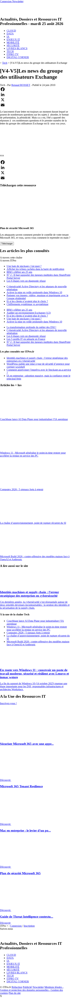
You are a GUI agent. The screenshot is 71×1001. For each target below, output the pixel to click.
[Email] (35, 105)
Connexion (16, 925)
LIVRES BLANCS (17, 48)
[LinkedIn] (35, 94)
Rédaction (17, 987)
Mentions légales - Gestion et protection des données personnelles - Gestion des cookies (31, 990)
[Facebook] (35, 89)
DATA (10, 33)
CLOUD (11, 30)
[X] (35, 99)
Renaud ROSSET (20, 85)
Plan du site (15, 993)
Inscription (29, 925)
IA (8, 36)
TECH (10, 51)
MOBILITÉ (13, 42)
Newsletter (38, 987)
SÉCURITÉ (13, 45)
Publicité (27, 987)
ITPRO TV (13, 54)
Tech (4, 62)
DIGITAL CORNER (18, 57)
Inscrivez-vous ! (8, 703)
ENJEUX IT (13, 39)
